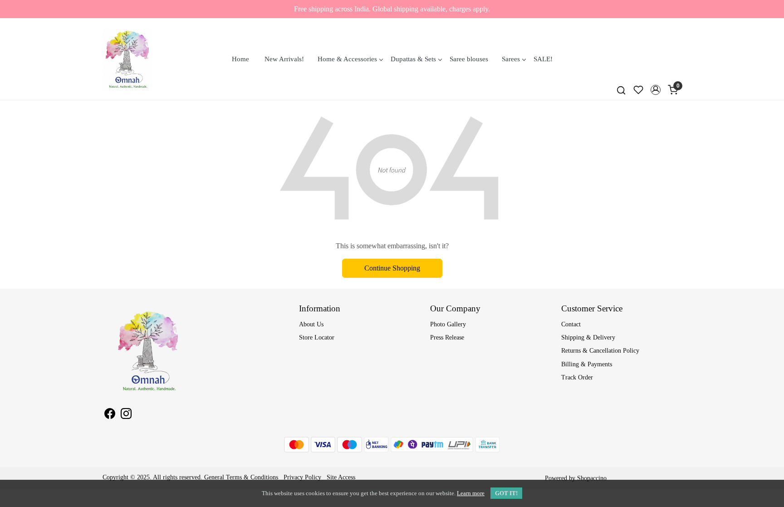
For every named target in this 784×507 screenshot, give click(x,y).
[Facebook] (110, 415)
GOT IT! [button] (506, 493)
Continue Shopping (392, 268)
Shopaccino (592, 478)
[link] (621, 89)
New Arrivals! (284, 59)
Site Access (341, 477)
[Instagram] (126, 415)
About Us (311, 324)
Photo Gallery (448, 324)
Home (240, 59)
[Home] (127, 59)
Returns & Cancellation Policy (600, 350)
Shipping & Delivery (588, 337)
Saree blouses (469, 59)
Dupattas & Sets (413, 59)
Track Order (577, 377)
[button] (655, 90)
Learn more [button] (471, 493)
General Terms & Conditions (241, 477)
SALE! (543, 59)
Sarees (511, 59)
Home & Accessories (347, 59)
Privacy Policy (302, 477)
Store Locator (316, 337)
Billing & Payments (586, 364)
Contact (571, 324)
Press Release (447, 337)
